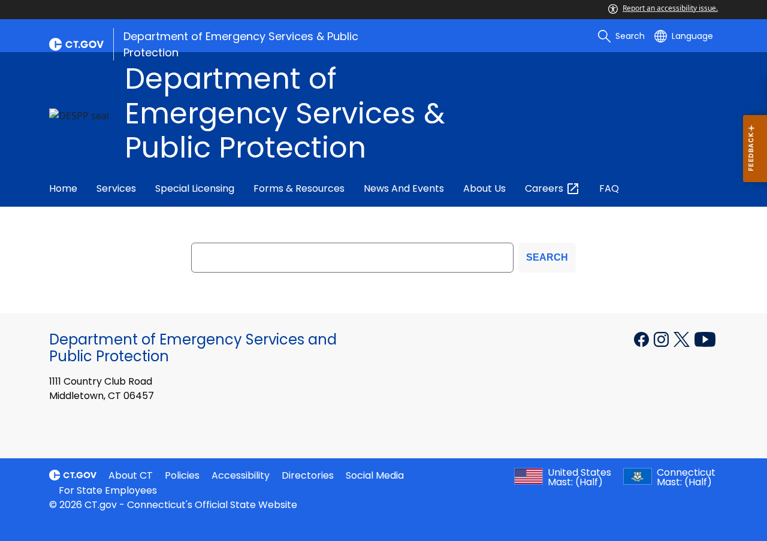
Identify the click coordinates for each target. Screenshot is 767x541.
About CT (130, 475)
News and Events (404, 188)
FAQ (609, 188)
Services (116, 188)
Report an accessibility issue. (670, 8)
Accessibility (241, 475)
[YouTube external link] (704, 338)
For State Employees (108, 490)
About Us (484, 188)
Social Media (375, 475)
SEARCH (547, 257)
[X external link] (683, 338)
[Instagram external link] (662, 338)
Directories (308, 475)
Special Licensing (194, 188)
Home (63, 188)
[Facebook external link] (642, 338)
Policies (182, 475)
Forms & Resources (299, 188)
